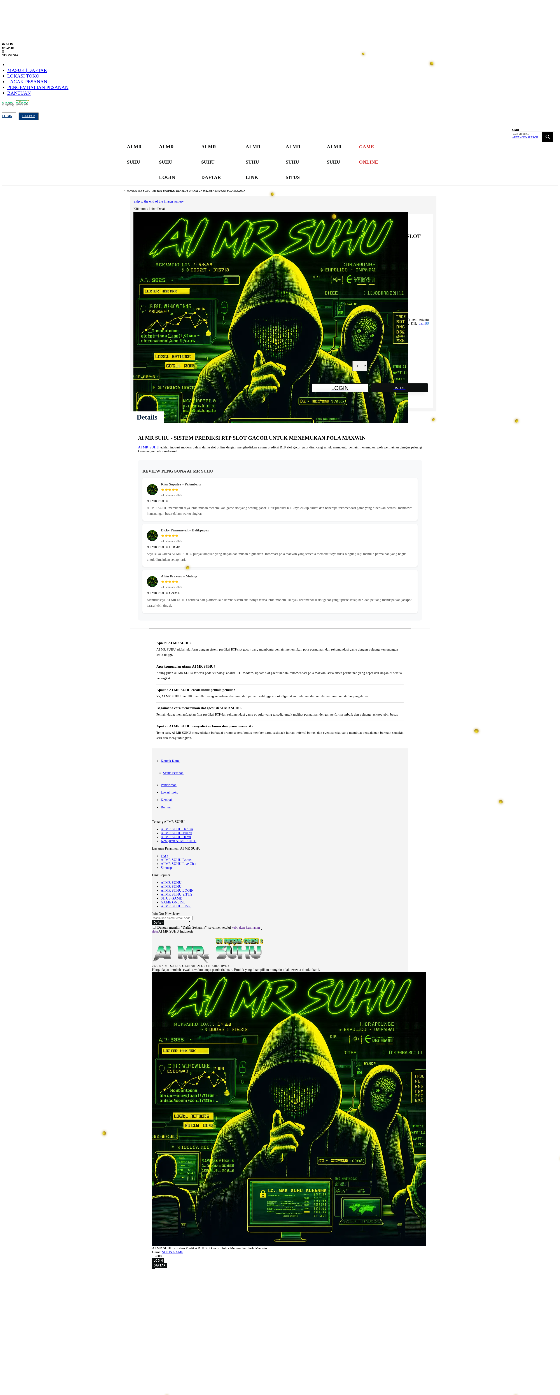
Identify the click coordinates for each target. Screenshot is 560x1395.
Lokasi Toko (23, 76)
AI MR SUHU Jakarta (176, 833)
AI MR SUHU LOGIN (177, 890)
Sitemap (166, 867)
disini (422, 323)
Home (131, 190)
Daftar (28, 116)
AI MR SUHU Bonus (176, 860)
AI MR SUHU (148, 447)
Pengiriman (169, 785)
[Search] (547, 137)
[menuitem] (135, 154)
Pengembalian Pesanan (37, 87)
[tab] (147, 417)
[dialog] (280, 1277)
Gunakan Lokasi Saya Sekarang (24, 1283)
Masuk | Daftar (27, 70)
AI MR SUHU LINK (176, 906)
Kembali (167, 800)
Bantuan (19, 93)
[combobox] (533, 134)
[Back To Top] (153, 1268)
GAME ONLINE (173, 902)
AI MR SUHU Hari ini (177, 829)
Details (147, 417)
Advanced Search (525, 137)
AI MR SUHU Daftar (176, 837)
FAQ (164, 856)
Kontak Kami (170, 761)
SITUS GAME (171, 898)
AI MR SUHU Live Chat (178, 864)
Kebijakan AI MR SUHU (178, 841)
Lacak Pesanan (27, 81)
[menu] (254, 162)
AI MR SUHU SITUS (176, 894)
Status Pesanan (173, 773)
